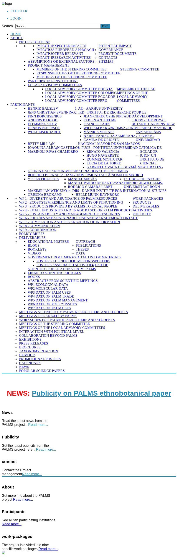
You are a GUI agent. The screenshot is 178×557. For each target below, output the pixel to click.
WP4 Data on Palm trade (51, 296)
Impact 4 (44, 57)
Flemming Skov (42, 124)
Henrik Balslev (43, 108)
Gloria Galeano (43, 171)
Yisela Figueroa (43, 179)
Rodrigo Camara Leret (90, 187)
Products (142, 202)
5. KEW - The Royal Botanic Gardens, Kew (153, 122)
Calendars (30, 363)
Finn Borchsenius (45, 116)
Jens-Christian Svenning (51, 112)
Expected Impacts (69, 46)
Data (80, 253)
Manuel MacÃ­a (82, 179)
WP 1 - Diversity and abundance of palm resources (68, 198)
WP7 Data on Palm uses (49, 308)
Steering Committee (139, 69)
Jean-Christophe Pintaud (108, 116)
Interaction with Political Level (51, 331)
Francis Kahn (97, 124)
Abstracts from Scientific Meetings (63, 281)
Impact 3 (44, 53)
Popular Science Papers (42, 371)
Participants (22, 104)
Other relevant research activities (71, 55)
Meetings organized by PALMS (48, 316)
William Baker (98, 128)
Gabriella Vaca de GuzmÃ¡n (113, 167)
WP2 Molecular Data (48, 288)
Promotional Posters (40, 359)
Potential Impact (115, 46)
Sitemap (106, 61)
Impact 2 (44, 50)
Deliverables (32, 237)
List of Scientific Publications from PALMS (68, 267)
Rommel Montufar (104, 159)
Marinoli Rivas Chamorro (53, 151)
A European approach (73, 50)
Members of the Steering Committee (71, 69)
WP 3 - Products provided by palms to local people (68, 206)
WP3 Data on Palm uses (49, 292)
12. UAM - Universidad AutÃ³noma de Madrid (101, 175)
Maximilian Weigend (47, 190)
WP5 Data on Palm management (58, 300)
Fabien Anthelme (100, 120)
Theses (82, 249)
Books (34, 277)
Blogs (34, 245)
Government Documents (52, 257)
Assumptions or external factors (61, 61)
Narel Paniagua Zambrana (110, 136)
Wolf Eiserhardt (44, 132)
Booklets (37, 249)
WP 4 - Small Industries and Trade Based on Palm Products (76, 210)
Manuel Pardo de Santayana (96, 183)
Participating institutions (53, 81)
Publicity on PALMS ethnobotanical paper (101, 393)
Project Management (48, 65)
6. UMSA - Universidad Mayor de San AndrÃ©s (142, 130)
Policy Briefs (31, 234)
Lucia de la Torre (104, 163)
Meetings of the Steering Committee (71, 77)
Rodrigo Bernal (43, 175)
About (16, 38)
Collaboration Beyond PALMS (48, 335)
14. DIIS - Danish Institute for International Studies (116, 190)
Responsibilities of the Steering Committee (78, 73)
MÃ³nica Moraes (99, 132)
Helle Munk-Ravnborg (98, 194)
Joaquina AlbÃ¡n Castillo (53, 147)
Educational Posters (48, 241)
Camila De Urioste (101, 140)
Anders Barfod (43, 120)
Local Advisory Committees (55, 85)
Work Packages (148, 198)
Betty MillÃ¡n (41, 144)
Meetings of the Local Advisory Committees (132, 96)
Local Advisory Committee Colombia (81, 93)
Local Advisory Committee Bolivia (79, 89)
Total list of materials (98, 257)
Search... (8, 26)
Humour (27, 355)
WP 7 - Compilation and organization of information (69, 222)
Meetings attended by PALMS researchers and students (73, 312)
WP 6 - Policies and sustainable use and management (70, 218)
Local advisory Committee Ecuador (80, 97)
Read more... (38, 425)
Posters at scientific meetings (65, 261)
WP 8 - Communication (39, 226)
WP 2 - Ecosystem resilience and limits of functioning (71, 202)
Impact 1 (44, 46)
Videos (34, 253)
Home (15, 34)
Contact (129, 218)
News (24, 367)
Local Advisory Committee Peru (76, 100)
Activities (142, 210)
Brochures (30, 347)
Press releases (33, 343)
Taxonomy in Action (38, 351)
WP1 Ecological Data (48, 284)
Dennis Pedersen (44, 128)
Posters (102, 261)
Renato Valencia (103, 151)
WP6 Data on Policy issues (52, 304)
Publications (88, 245)
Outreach (85, 241)
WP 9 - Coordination (37, 230)
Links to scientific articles (54, 273)
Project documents (118, 53)
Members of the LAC (136, 89)
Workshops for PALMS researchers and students (67, 320)
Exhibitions (30, 339)
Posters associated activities (65, 265)
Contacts (108, 57)
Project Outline (34, 42)
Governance (111, 50)
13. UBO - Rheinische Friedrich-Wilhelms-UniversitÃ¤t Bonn (143, 183)
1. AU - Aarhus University (99, 108)
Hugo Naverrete (103, 155)
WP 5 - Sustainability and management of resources (69, 214)
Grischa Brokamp (45, 194)
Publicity (142, 214)
